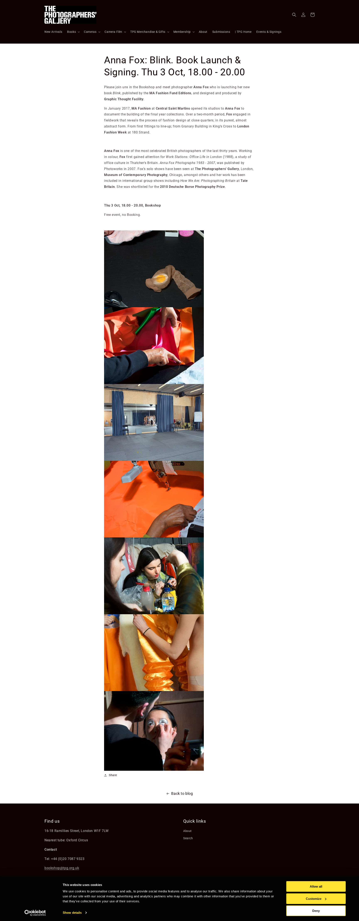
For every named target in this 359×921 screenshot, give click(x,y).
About (187, 831)
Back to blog (182, 793)
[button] (73, 31)
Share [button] (113, 775)
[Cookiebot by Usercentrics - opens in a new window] (35, 913)
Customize (313, 898)
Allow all (316, 886)
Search (188, 838)
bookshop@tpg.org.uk (61, 868)
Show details (72, 912)
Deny (316, 910)
